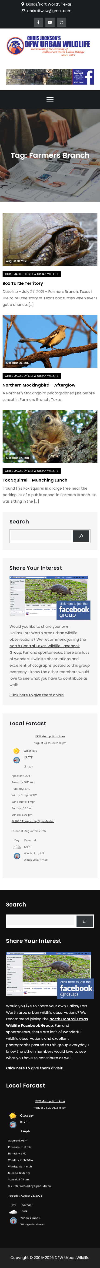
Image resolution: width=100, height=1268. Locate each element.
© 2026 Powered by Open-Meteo (33, 821)
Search (19, 522)
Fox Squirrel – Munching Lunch (35, 480)
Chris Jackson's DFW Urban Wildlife (31, 274)
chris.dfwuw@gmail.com (49, 10)
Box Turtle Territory (23, 283)
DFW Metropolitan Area (50, 736)
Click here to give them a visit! (37, 695)
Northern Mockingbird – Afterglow (39, 385)
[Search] (81, 536)
